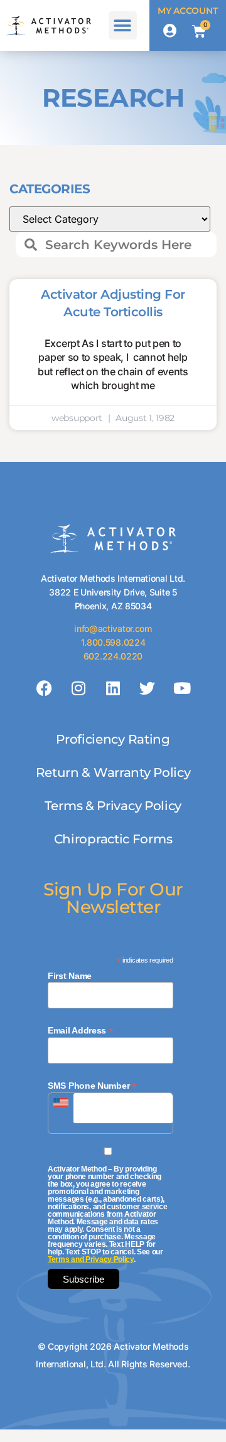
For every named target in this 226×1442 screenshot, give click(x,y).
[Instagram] (78, 688)
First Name (70, 975)
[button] (123, 25)
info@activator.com (113, 628)
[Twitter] (147, 688)
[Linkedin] (113, 688)
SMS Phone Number (92, 1085)
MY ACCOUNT (187, 10)
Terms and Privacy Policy (91, 1259)
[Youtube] (181, 688)
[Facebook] (44, 688)
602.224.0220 (113, 656)
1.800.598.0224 (113, 642)
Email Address (81, 1030)
